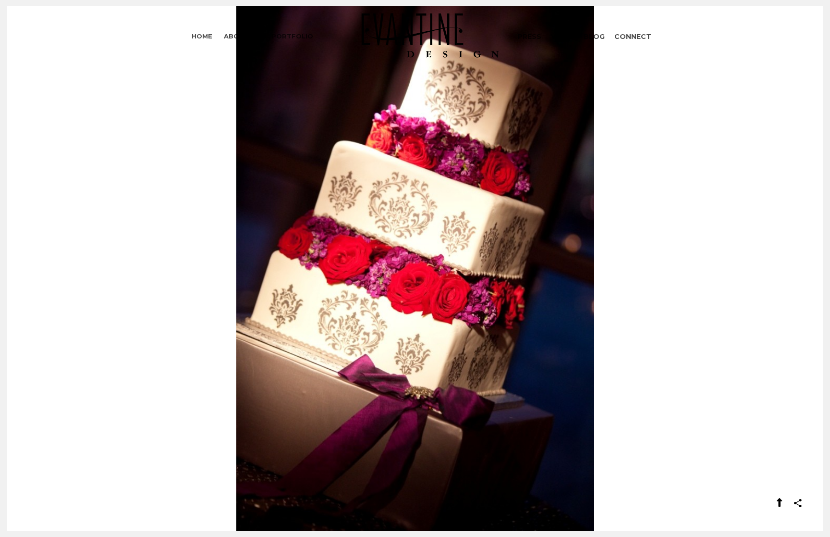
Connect (632, 36)
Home (202, 36)
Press (529, 36)
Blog (594, 36)
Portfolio (292, 36)
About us (242, 36)
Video (562, 36)
